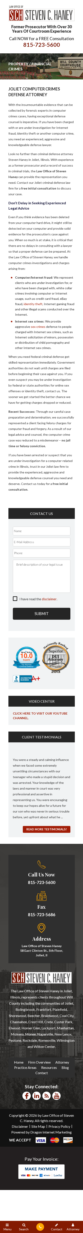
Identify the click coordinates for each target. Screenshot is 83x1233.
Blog (65, 1067)
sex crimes (38, 326)
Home (18, 1062)
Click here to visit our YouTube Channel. (40, 715)
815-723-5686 (41, 914)
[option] (41, 785)
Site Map (38, 1126)
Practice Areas (25, 1067)
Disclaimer (20, 1126)
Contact (41, 1073)
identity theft (33, 304)
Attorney (62, 1062)
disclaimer (49, 599)
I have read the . (38, 599)
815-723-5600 (41, 44)
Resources (49, 1067)
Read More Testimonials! (46, 829)
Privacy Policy (59, 1126)
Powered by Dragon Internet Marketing (41, 1132)
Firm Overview (39, 1062)
